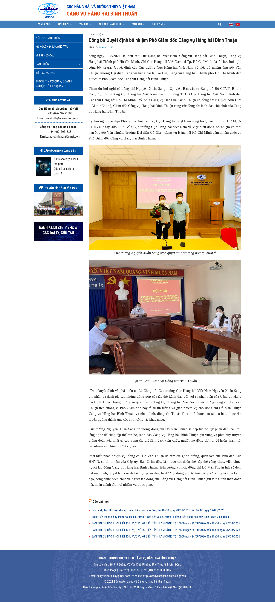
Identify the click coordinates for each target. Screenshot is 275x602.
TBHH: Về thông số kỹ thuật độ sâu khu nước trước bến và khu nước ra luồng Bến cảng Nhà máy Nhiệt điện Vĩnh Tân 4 (160, 517)
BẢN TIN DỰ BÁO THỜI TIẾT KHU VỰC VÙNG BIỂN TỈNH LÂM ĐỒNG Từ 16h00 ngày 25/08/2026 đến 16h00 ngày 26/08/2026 (165, 530)
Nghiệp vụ (157, 24)
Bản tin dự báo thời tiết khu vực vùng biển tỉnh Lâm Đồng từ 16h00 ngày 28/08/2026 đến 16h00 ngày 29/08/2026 (157, 510)
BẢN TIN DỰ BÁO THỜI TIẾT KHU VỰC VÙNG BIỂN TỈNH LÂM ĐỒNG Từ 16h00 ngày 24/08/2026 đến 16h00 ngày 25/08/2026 (165, 536)
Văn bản (137, 24)
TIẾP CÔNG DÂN (45, 73)
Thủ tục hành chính (111, 24)
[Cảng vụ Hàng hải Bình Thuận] (99, 10)
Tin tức (83, 24)
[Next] (80, 203)
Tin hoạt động (96, 34)
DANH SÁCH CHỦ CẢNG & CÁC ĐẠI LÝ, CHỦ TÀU (58, 230)
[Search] (219, 24)
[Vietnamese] (238, 24)
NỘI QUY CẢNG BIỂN (48, 38)
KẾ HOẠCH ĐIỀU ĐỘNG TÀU (52, 46)
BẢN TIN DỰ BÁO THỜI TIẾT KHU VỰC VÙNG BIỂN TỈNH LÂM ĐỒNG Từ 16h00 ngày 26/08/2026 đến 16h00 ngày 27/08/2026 (165, 523)
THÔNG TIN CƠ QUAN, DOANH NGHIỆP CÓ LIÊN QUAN (54, 84)
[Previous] (36, 203)
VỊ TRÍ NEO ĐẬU (45, 55)
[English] (231, 24)
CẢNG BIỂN (42, 64)
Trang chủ (43, 24)
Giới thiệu (63, 24)
